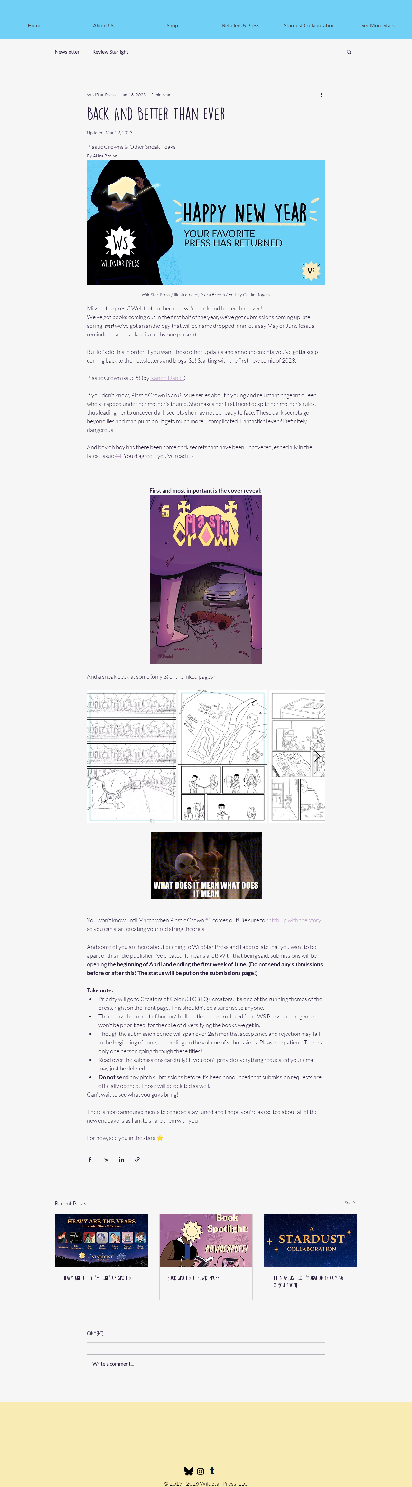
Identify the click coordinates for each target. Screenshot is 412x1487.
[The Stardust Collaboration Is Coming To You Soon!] (310, 1240)
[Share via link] (137, 1159)
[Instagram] (200, 1471)
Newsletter (67, 52)
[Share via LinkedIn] (121, 1159)
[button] (349, 51)
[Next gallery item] (317, 756)
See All (351, 1202)
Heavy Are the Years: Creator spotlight (99, 1277)
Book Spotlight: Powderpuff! (193, 1277)
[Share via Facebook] (90, 1159)
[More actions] (321, 94)
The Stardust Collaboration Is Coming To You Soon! (307, 1281)
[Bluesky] (188, 1471)
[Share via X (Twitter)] (106, 1159)
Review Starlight (110, 52)
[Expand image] (131, 756)
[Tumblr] (212, 1471)
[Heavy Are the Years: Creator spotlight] (101, 1240)
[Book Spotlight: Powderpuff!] (206, 1240)
